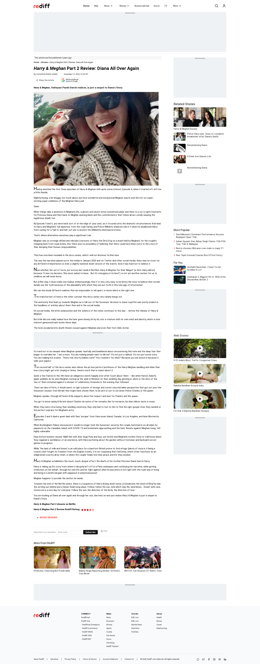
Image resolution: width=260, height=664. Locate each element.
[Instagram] (214, 659)
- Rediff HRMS (87, 632)
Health (159, 617)
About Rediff (39, 659)
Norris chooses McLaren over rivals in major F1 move (200, 249)
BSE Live (134, 617)
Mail (96, 6)
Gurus (157, 6)
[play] (200, 348)
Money (123, 6)
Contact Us (129, 659)
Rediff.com (151, 659)
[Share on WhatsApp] (198, 659)
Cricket (109, 632)
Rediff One (85, 621)
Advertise (54, 659)
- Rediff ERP (86, 639)
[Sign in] (224, 5)
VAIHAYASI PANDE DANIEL (47, 74)
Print (105, 531)
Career (159, 625)
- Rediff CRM (86, 635)
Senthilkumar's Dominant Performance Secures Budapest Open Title (200, 235)
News (107, 6)
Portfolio (134, 632)
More (175, 6)
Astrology (110, 643)
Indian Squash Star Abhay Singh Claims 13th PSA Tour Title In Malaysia (201, 242)
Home (86, 6)
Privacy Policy (70, 659)
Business (110, 621)
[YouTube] (219, 659)
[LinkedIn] (225, 659)
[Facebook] (209, 659)
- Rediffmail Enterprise (90, 625)
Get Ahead (110, 635)
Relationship (161, 628)
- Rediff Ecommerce (89, 628)
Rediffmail (85, 617)
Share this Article (46, 80)
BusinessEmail (142, 6)
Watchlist (135, 628)
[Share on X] (203, 659)
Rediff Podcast (112, 646)
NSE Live (134, 621)
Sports (109, 628)
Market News (136, 625)
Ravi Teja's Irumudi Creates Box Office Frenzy (199, 255)
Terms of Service (90, 659)
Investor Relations (110, 659)
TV (165, 6)
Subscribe (90, 532)
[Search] (216, 5)
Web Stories (181, 335)
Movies (44, 62)
